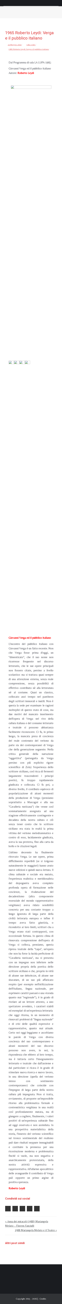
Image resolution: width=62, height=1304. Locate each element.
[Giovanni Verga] (31, 214)
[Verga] (16, 489)
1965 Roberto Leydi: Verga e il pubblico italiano (29, 49)
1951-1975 (31, 45)
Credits (43, 1298)
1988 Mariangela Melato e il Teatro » (36, 1230)
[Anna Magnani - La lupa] (11, 489)
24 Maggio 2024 (15, 45)
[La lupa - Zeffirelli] (27, 489)
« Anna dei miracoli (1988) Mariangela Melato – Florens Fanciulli (26, 1224)
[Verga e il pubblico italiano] (22, 489)
